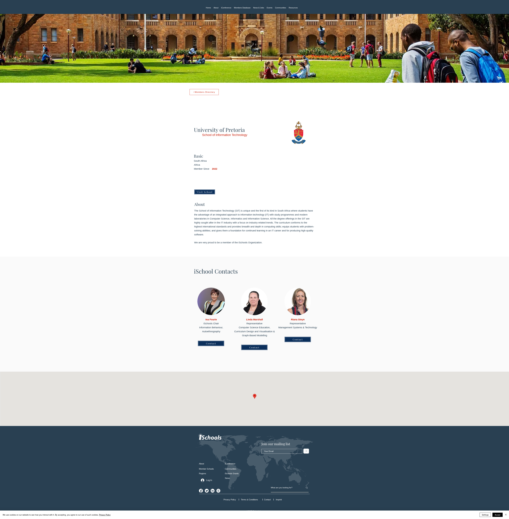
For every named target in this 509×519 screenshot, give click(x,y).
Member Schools (206, 469)
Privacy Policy (105, 514)
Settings (485, 514)
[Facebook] (201, 491)
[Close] (505, 515)
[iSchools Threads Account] (218, 491)
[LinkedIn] (212, 491)
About (201, 464)
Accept (497, 514)
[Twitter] (207, 491)
